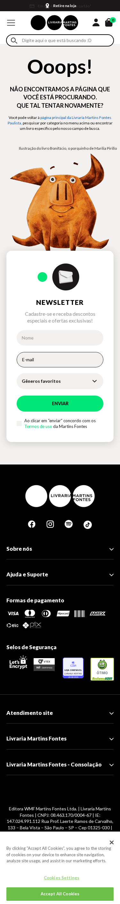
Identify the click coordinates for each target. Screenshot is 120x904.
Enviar (60, 403)
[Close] (112, 842)
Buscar (14, 40)
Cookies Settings (61, 877)
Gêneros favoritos (41, 381)
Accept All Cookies (60, 893)
